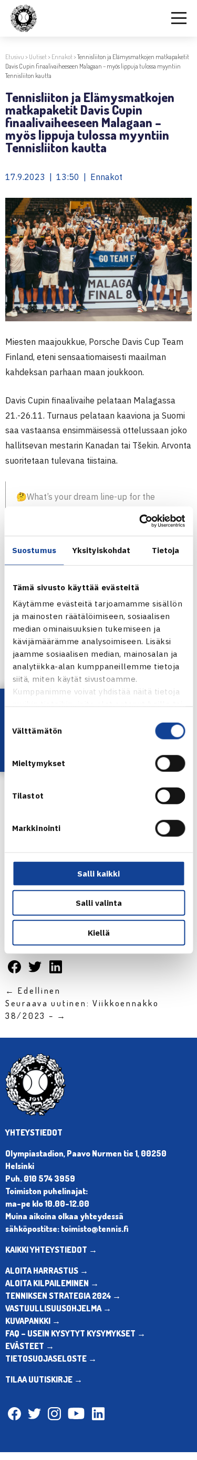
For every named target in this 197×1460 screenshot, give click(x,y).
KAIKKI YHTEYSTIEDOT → (51, 1249)
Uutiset (38, 57)
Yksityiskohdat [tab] (101, 550)
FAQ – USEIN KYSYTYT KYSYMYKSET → (75, 1333)
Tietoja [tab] (166, 550)
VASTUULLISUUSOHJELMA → (58, 1308)
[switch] (170, 763)
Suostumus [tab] (34, 550)
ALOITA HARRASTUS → (46, 1270)
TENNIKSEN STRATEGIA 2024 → (63, 1295)
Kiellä (99, 932)
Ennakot (61, 57)
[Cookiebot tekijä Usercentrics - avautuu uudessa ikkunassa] (140, 521)
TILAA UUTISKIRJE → (43, 1379)
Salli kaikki (98, 873)
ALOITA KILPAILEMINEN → (52, 1283)
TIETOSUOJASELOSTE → (51, 1358)
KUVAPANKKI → (32, 1321)
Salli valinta (99, 903)
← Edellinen (33, 990)
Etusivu (14, 57)
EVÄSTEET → (29, 1346)
